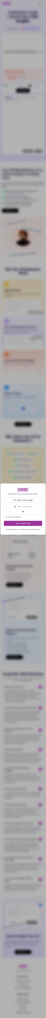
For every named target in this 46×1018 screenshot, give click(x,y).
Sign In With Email (23, 523)
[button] (43, 485)
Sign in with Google (25, 500)
